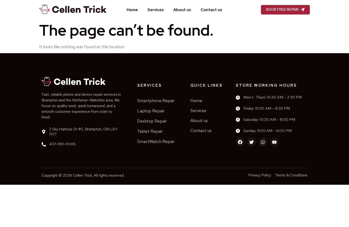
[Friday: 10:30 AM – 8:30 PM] (238, 108)
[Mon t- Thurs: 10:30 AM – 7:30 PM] (238, 97)
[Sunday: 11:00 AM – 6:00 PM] (238, 131)
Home (132, 9)
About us (182, 9)
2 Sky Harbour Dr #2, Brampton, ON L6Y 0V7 (83, 132)
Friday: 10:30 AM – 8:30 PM (266, 108)
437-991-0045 (62, 144)
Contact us (211, 9)
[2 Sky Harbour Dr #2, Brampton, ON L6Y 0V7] (44, 132)
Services (155, 9)
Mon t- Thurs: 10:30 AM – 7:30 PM (272, 97)
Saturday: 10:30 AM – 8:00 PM (269, 119)
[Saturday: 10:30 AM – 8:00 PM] (238, 120)
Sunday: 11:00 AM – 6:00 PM (267, 130)
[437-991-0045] (44, 144)
